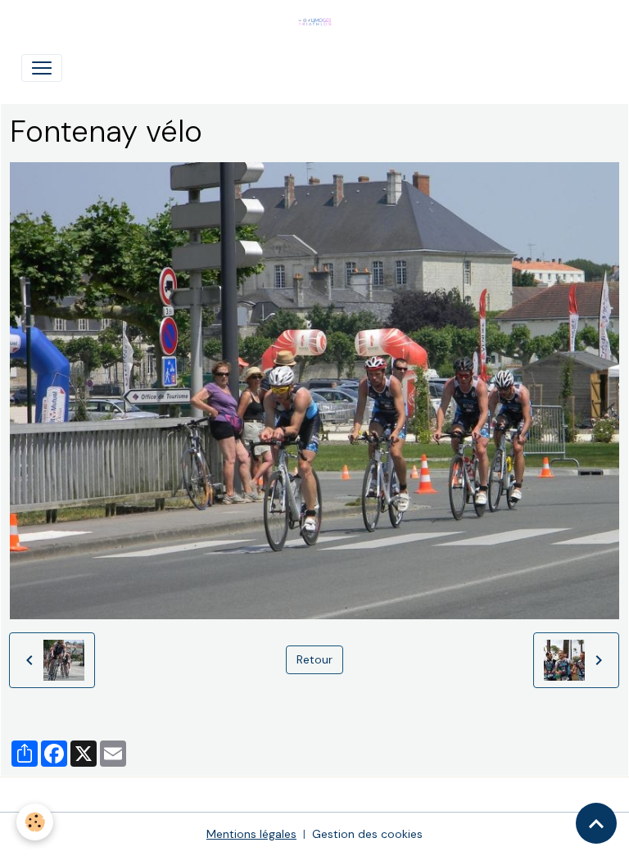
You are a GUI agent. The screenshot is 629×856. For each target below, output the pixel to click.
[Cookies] (34, 822)
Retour (314, 659)
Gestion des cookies (367, 834)
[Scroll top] (596, 823)
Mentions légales (251, 834)
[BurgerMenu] (41, 68)
